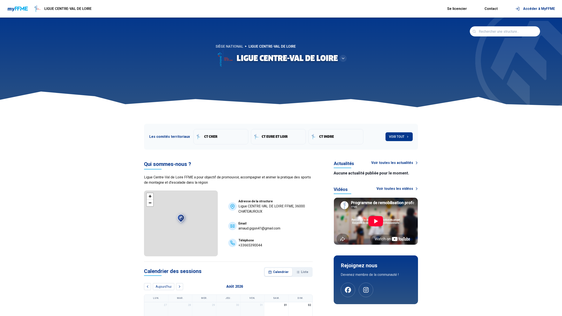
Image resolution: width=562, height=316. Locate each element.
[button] (180, 218)
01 (285, 305)
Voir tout (396, 136)
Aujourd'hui (163, 286)
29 (213, 305)
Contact (491, 9)
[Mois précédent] (147, 286)
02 (309, 305)
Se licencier (457, 9)
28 (189, 305)
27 (165, 305)
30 (237, 305)
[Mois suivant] (179, 286)
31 (261, 305)
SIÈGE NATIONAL (229, 46)
